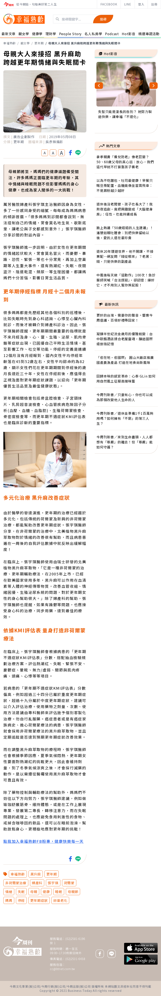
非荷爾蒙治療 (15, 882)
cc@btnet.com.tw (62, 969)
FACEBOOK (108, 4)
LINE (127, 4)
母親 (33, 891)
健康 (46, 891)
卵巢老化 (60, 900)
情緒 (8, 891)
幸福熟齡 (9, 43)
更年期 (39, 43)
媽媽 (8, 900)
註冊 (154, 4)
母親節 (73, 891)
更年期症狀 (39, 900)
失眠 (21, 891)
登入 (141, 4)
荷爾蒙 (69, 882)
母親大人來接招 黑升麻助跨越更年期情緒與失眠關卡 (84, 43)
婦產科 (37, 882)
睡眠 (58, 891)
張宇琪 (53, 882)
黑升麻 (35, 874)
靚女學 (25, 43)
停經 (21, 900)
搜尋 (103, 19)
